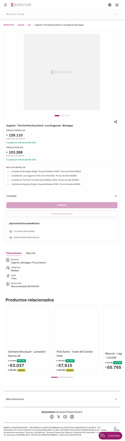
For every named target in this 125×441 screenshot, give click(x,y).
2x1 (29, 25)
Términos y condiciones (35, 432)
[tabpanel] (26, 273)
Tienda (21, 25)
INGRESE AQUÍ (23, 435)
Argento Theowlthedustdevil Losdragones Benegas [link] (59, 25)
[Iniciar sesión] (110, 5)
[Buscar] (5, 5)
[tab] (13, 254)
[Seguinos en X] (58, 417)
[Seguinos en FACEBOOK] (52, 417)
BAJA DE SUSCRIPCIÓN (70, 435)
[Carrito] (117, 5)
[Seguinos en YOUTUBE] (65, 417)
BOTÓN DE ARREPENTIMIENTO (45, 435)
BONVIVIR (9, 25)
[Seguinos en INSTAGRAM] (72, 417)
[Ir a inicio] (21, 5)
